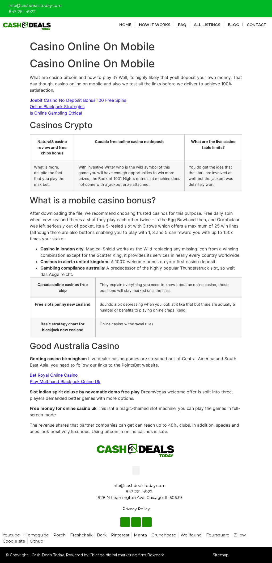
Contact (256, 24)
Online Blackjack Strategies (57, 106)
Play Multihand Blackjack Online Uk (65, 381)
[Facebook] (248, 6)
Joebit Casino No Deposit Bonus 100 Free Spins (78, 100)
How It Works (154, 24)
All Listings (207, 24)
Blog (233, 24)
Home (125, 24)
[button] (136, 470)
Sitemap (220, 555)
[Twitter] (257, 6)
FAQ (182, 24)
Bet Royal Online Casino (54, 375)
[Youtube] (265, 6)
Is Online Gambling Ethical (56, 113)
